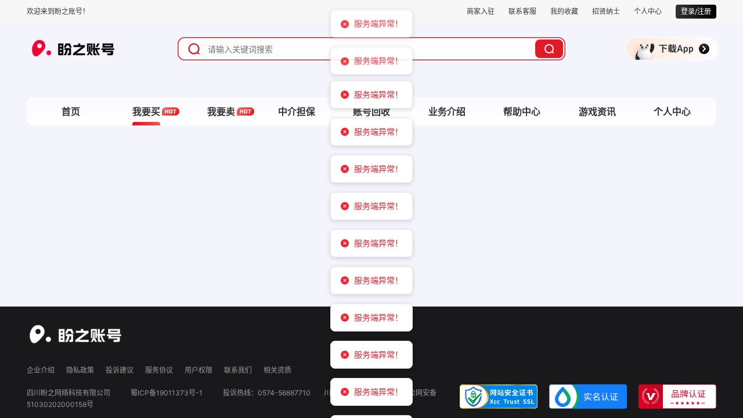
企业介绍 (41, 370)
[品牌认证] (677, 396)
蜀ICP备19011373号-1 (167, 392)
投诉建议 (120, 370)
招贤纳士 (606, 11)
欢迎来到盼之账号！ (58, 11)
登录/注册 (696, 11)
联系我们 (238, 370)
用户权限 (198, 370)
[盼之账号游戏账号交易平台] (75, 333)
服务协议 (159, 370)
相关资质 (277, 370)
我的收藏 (564, 11)
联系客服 (522, 11)
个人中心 (648, 11)
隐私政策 (80, 370)
